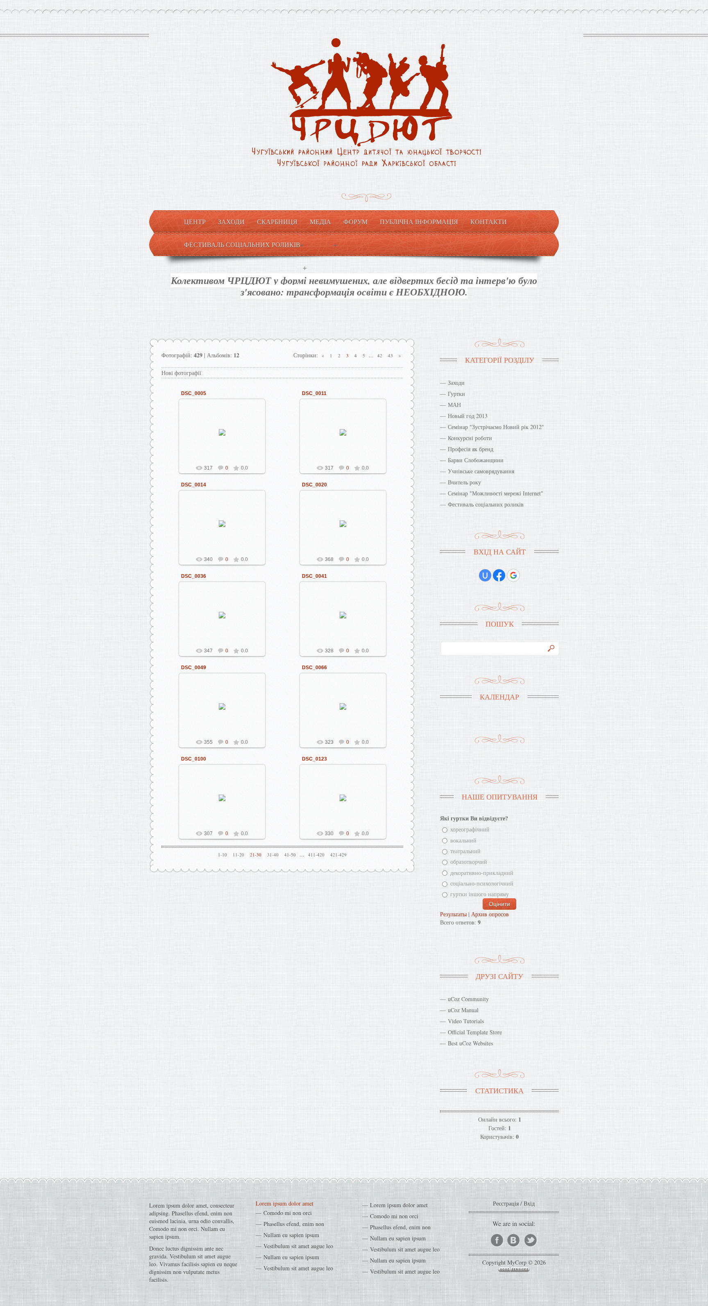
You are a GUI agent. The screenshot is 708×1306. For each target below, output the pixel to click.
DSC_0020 (314, 485)
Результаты (453, 914)
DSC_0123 (314, 759)
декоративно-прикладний (481, 873)
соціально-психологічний (481, 883)
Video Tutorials (466, 1021)
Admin (225, 438)
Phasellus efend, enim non (293, 1224)
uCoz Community (468, 999)
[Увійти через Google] (513, 575)
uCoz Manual (463, 1010)
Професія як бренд (470, 449)
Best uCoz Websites (470, 1043)
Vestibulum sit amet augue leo (298, 1246)
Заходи (456, 382)
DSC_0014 (193, 485)
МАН (454, 405)
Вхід (529, 1203)
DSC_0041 (314, 576)
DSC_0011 (314, 393)
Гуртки (456, 393)
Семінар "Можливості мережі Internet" (495, 493)
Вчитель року (464, 482)
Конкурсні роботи (470, 438)
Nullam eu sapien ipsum (291, 1235)
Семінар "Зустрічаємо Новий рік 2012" (496, 427)
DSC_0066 (314, 667)
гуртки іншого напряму (479, 894)
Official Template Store (475, 1032)
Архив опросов (490, 914)
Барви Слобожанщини (476, 460)
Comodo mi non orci (287, 1213)
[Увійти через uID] (485, 575)
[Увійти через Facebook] (499, 575)
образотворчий (468, 862)
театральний (465, 851)
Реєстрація (506, 1203)
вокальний (463, 840)
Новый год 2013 (468, 416)
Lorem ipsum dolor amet (284, 1203)
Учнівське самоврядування (481, 471)
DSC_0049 (193, 667)
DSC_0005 (193, 393)
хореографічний (470, 830)
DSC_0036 (193, 576)
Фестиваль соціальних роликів (486, 504)
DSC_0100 (193, 759)
